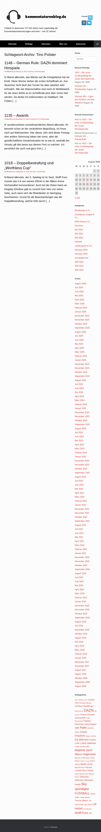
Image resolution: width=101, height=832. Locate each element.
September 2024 (82, 376)
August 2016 (80, 674)
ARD (85, 700)
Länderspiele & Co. (83, 246)
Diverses (79, 225)
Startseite (12, 44)
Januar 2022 (80, 505)
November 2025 (82, 320)
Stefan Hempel (85, 797)
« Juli (77, 197)
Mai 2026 (79, 295)
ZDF (90, 813)
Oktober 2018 (81, 634)
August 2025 (80, 332)
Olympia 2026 (81, 254)
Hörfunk (78, 242)
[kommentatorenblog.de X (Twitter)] (90, 17)
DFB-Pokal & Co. (83, 221)
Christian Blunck (85, 703)
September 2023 (82, 424)
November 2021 (82, 513)
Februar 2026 (81, 308)
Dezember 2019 (82, 605)
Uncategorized (81, 258)
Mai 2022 (79, 489)
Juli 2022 (79, 481)
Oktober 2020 (81, 565)
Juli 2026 (79, 287)
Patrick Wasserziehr (81, 774)
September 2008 (82, 682)
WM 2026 (79, 270)
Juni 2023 (79, 436)
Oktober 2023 (81, 420)
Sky (84, 784)
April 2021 (79, 541)
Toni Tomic (88, 804)
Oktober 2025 (81, 324)
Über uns (63, 44)
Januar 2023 (80, 456)
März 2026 (79, 303)
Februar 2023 (81, 452)
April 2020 (79, 589)
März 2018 (79, 650)
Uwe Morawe (87, 809)
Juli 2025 (79, 336)
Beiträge (29, 44)
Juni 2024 (79, 388)
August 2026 (80, 283)
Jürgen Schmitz (91, 736)
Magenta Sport (83, 750)
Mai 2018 (79, 642)
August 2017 (80, 670)
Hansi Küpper (90, 724)
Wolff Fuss (81, 812)
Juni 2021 (79, 533)
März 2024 (79, 400)
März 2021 (79, 545)
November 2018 (82, 630)
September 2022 (82, 473)
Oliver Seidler (88, 770)
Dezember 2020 (82, 557)
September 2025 (82, 328)
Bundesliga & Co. (83, 210)
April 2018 (79, 646)
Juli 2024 (79, 384)
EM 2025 (79, 238)
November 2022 (82, 465)
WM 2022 (79, 262)
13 (87, 180)
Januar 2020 (80, 601)
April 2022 (79, 493)
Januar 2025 (80, 360)
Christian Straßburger (84, 706)
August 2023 (80, 428)
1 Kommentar (40, 172)
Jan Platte (81, 727)
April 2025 (79, 348)
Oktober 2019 (81, 614)
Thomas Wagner (81, 801)
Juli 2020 (79, 577)
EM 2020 (79, 230)
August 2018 (80, 638)
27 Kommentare (43, 119)
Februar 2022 (81, 501)
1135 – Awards (16, 115)
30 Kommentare (39, 71)
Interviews (46, 44)
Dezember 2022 (82, 461)
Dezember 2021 (82, 509)
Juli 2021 (79, 529)
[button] (97, 43)
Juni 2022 (79, 485)
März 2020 (79, 593)
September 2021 (82, 521)
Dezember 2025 (82, 316)
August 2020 (80, 573)
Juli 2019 (79, 626)
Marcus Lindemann (82, 758)
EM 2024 (79, 233)
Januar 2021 (80, 553)
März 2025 (79, 352)
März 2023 (79, 448)
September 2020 (82, 569)
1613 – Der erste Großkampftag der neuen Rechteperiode (84, 75)
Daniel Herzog (79, 711)
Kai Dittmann (82, 739)
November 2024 (82, 368)
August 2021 (80, 525)
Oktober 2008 (81, 678)
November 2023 (82, 416)
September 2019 (82, 617)
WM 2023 (79, 266)
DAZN (89, 710)
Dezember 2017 (82, 662)
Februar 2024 (81, 404)
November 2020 (82, 561)
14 (91, 180)
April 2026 (79, 300)
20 (87, 184)
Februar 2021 (81, 549)
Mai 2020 (79, 585)
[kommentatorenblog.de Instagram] (84, 22)
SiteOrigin (54, 827)
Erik (32, 71)
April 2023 (79, 444)
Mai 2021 (79, 537)
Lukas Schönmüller (82, 746)
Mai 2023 (79, 440)
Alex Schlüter (79, 700)
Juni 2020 (79, 581)
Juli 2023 (79, 432)
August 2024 (80, 380)
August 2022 (80, 477)
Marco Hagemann (85, 754)
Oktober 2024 (81, 372)
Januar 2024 (80, 408)
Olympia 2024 (81, 250)
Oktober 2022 (81, 469)
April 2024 (79, 396)
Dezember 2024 (82, 364)
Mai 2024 (79, 392)
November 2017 (82, 666)
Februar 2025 (81, 356)
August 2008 (80, 686)
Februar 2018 (81, 654)
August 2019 (80, 622)
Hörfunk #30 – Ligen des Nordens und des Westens (84, 99)
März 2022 (79, 497)
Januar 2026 (80, 312)
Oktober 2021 (81, 517)
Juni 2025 (79, 340)
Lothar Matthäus (88, 743)
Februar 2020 (81, 597)
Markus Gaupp (84, 761)
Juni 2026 (79, 291)
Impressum (81, 44)
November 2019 (82, 609)
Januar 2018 (80, 658)
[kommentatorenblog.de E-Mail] (89, 22)
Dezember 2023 (82, 412)
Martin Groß (86, 764)
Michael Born (80, 767)
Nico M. (34, 119)
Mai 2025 (79, 344)
